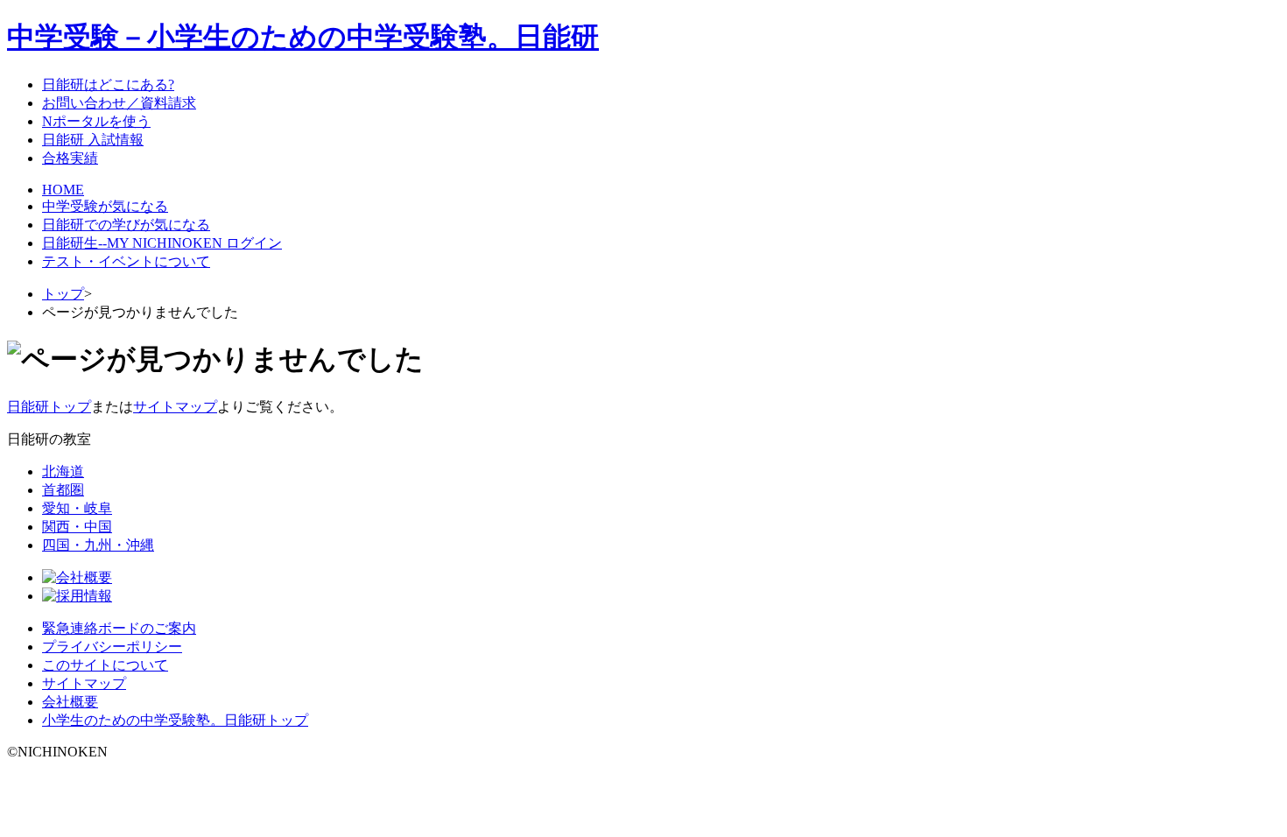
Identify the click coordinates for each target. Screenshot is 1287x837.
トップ (63, 293)
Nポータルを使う (96, 121)
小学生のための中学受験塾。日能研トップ (175, 720)
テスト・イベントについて (126, 261)
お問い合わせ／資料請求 (119, 102)
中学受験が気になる (105, 206)
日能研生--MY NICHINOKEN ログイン (162, 243)
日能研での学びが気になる (126, 224)
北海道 (63, 471)
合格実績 (70, 158)
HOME (63, 189)
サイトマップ (175, 406)
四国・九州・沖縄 (98, 545)
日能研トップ (49, 406)
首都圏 (63, 489)
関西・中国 (77, 526)
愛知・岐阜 (77, 508)
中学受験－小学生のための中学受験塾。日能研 (303, 37)
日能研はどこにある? (108, 84)
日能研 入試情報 (93, 139)
